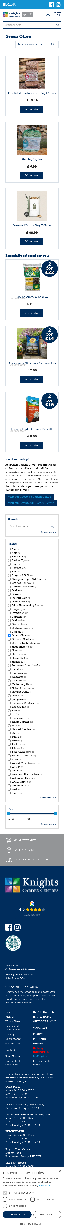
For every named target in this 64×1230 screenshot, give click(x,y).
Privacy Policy (11, 965)
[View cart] (57, 14)
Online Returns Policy (15, 978)
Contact (10, 1050)
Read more (45, 1185)
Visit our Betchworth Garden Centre (31, 503)
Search (13, 519)
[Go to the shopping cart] (58, 14)
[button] (32, 1224)
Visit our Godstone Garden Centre (29, 496)
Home (9, 1012)
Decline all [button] (47, 1214)
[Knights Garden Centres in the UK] (18, 14)
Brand (12, 543)
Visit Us (10, 1016)
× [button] (60, 1171)
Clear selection (48, 532)
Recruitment (13, 1038)
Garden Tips (12, 1043)
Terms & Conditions (20, 969)
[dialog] (32, 1198)
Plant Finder (12, 1056)
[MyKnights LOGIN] (48, 14)
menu (11, 4)
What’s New (12, 1021)
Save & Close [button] (17, 1214)
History (9, 1034)
